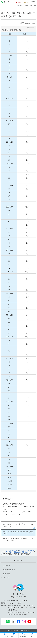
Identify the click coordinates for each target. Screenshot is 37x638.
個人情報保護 (6, 573)
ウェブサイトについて (9, 570)
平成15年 (29, 550)
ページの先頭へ (18, 560)
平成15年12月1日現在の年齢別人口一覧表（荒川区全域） (18, 532)
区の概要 (12, 550)
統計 (17, 550)
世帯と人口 (22, 550)
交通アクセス (6, 577)
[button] (18, 2)
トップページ (4, 550)
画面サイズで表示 (30, 23)
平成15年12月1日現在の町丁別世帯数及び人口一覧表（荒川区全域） (18, 539)
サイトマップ (6, 566)
